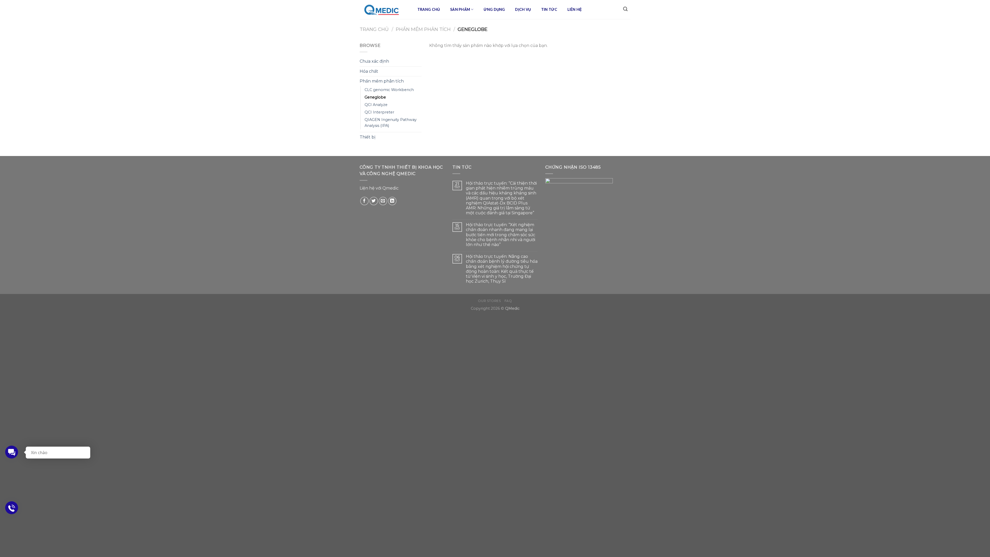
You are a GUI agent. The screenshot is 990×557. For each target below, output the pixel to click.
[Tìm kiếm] (625, 9)
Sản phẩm (460, 9)
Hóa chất (369, 71)
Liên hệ (574, 9)
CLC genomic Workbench (389, 89)
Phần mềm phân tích (423, 29)
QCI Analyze (376, 104)
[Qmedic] (383, 9)
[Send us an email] (383, 201)
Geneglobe (375, 97)
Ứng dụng (494, 9)
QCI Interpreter (379, 112)
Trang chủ (428, 9)
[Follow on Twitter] (373, 201)
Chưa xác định (374, 61)
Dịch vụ (523, 9)
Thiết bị (367, 137)
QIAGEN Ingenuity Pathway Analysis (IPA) (391, 122)
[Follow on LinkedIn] (392, 201)
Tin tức (549, 9)
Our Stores (489, 301)
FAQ (508, 301)
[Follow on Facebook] (364, 201)
